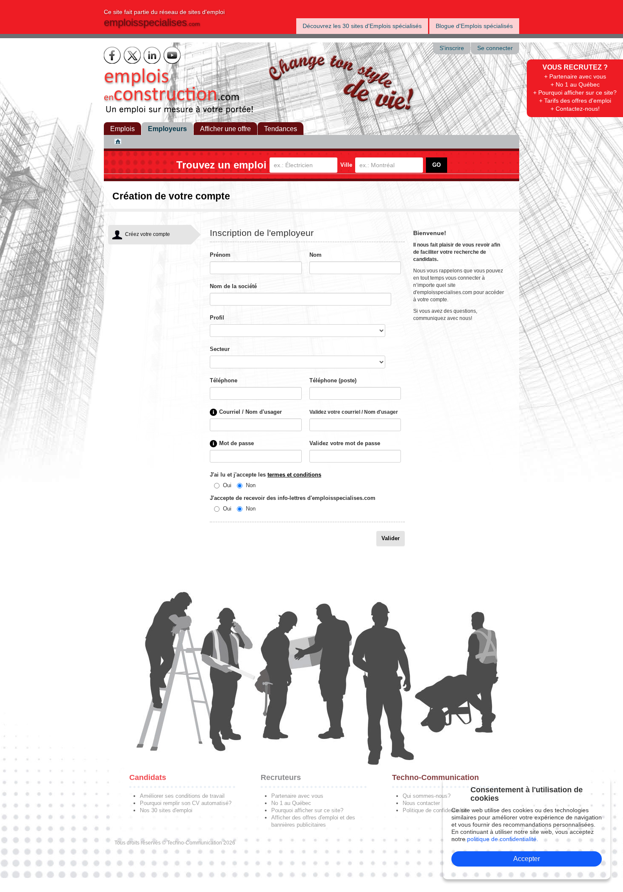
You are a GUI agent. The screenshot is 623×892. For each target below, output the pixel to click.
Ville (346, 165)
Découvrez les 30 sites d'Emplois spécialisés (362, 25)
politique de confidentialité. (502, 839)
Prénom (220, 255)
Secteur (220, 349)
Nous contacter (421, 803)
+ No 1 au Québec (575, 84)
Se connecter (495, 48)
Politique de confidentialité (435, 810)
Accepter (526, 858)
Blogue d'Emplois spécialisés (474, 25)
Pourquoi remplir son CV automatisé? (185, 803)
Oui (227, 485)
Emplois (122, 128)
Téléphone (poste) (332, 380)
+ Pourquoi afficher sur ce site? (575, 92)
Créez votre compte (147, 234)
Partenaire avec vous (297, 796)
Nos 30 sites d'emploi (166, 810)
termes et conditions (294, 474)
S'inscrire (451, 48)
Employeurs (167, 128)
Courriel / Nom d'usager (250, 412)
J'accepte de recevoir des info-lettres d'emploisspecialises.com (292, 498)
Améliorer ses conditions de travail (182, 796)
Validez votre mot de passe (344, 443)
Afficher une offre (225, 128)
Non (251, 485)
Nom (315, 255)
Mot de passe (236, 443)
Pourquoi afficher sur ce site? (307, 810)
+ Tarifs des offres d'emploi (575, 100)
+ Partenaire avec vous (575, 76)
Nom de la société (233, 286)
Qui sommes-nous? (427, 796)
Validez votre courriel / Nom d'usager (353, 412)
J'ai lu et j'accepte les (265, 474)
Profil (217, 317)
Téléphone (223, 380)
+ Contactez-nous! (575, 108)
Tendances (280, 128)
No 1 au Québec (291, 803)
